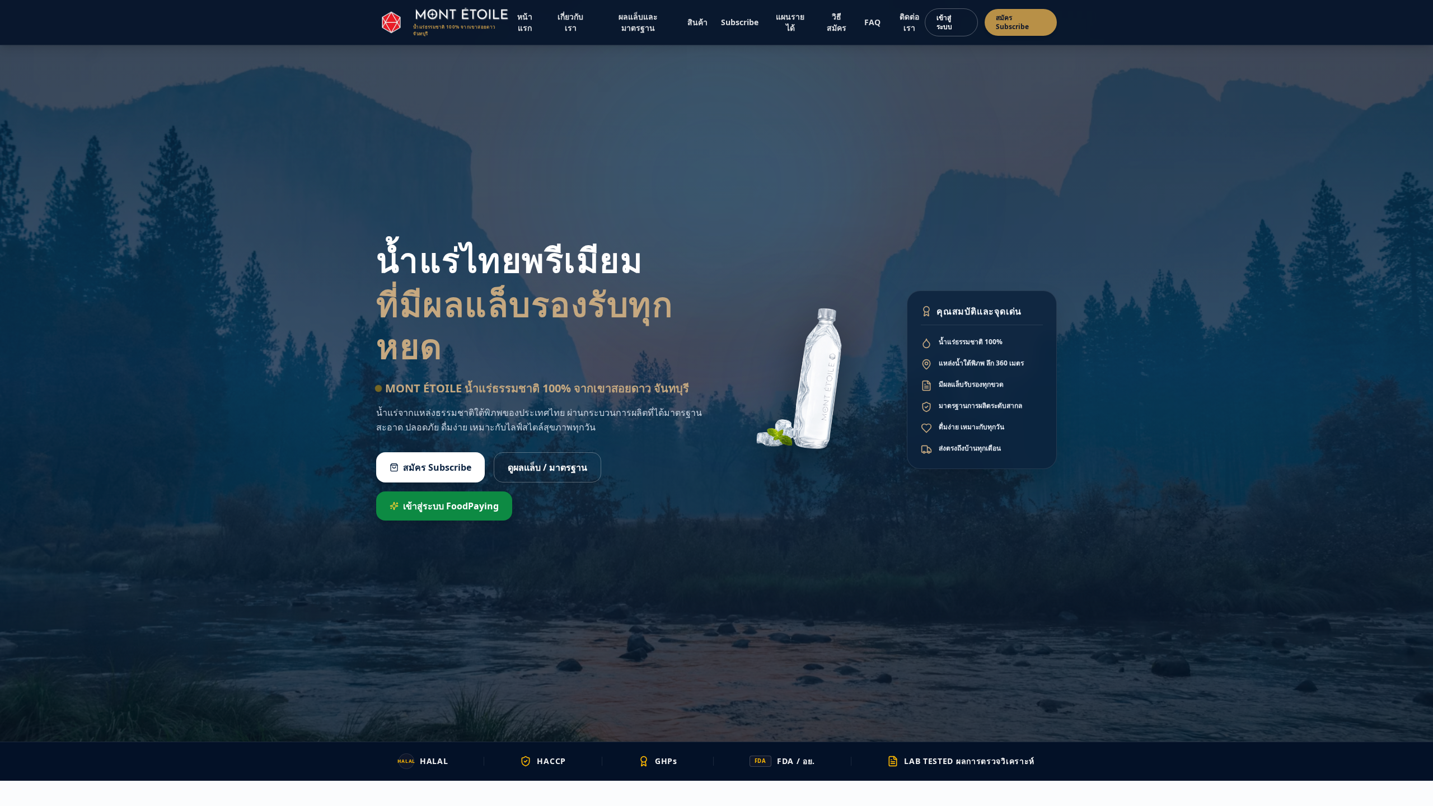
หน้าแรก (524, 22)
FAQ (872, 22)
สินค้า (697, 22)
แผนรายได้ (790, 22)
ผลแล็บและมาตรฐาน (638, 22)
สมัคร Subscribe (1012, 22)
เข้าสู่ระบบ (944, 22)
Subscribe (739, 22)
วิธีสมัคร (836, 22)
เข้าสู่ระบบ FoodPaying (451, 506)
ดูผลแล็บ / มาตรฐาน (547, 467)
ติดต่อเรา (909, 22)
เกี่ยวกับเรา (570, 22)
